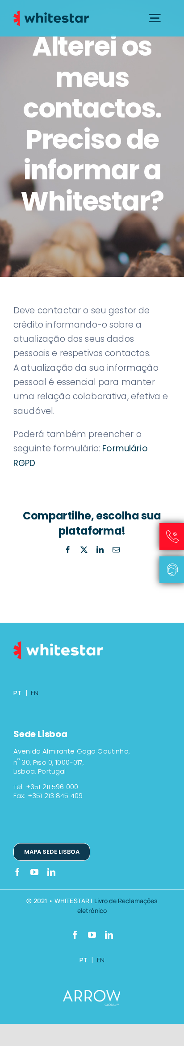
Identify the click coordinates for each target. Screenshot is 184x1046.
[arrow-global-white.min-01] (92, 994)
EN (34, 692)
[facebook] (17, 872)
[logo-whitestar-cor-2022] (51, 13)
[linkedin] (51, 872)
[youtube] (34, 872)
